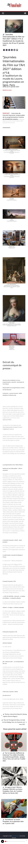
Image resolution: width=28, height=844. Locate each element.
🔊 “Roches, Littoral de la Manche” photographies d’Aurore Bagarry (15, 715)
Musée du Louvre (7, 90)
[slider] (15, 841)
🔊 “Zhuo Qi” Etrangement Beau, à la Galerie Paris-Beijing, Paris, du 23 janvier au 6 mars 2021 (13, 722)
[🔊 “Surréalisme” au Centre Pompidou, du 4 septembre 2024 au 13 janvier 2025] (14, 800)
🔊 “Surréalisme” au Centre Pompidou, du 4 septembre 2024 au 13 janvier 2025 (13, 821)
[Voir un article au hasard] (25, 13)
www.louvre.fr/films (7, 419)
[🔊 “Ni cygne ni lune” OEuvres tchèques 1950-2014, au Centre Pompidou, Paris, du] (14, 768)
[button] (4, 50)
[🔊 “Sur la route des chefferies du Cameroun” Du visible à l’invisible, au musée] (14, 733)
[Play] (2, 841)
